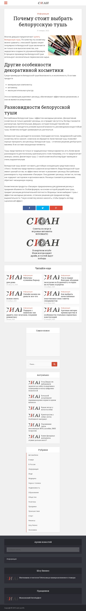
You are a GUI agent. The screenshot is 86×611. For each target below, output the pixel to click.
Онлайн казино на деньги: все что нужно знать (23, 296)
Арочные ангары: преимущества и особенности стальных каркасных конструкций (60, 313)
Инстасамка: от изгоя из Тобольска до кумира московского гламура (47, 578)
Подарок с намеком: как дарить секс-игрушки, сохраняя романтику (21, 313)
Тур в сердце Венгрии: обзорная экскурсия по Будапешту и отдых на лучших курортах (61, 281)
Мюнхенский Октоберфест (30, 598)
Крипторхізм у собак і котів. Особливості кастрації (41, 417)
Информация (43, 13)
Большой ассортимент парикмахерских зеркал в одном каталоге (42, 399)
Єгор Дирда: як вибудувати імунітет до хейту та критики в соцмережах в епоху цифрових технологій (41, 386)
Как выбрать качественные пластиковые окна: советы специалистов (59, 297)
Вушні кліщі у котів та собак (47, 408)
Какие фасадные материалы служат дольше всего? (41, 438)
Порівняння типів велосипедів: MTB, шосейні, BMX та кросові (42, 427)
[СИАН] (43, 3)
